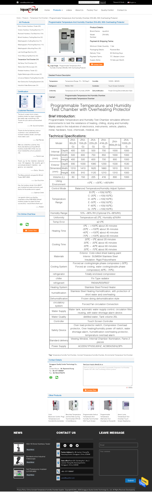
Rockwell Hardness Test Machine (29, 33)
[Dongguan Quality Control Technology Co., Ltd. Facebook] (71, 445)
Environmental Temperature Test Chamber (119, 355)
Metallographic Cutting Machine (28, 41)
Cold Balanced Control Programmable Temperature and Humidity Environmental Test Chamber (56, 419)
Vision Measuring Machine (26, 56)
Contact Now (97, 64)
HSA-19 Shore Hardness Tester (38, 444)
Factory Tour (92, 10)
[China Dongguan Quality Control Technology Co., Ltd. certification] (24, 101)
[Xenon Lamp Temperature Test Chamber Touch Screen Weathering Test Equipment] (125, 405)
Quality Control (107, 10)
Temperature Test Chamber (39, 18)
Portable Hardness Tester (26, 70)
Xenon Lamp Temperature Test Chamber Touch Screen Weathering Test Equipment (124, 419)
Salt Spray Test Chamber (26, 63)
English (132, 2)
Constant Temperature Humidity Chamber (90, 355)
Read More (30, 450)
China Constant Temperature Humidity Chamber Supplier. (46, 490)
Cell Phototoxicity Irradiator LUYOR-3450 (36, 470)
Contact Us (122, 10)
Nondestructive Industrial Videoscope (35, 457)
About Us (79, 10)
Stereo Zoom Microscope (26, 67)
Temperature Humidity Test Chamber (64, 355)
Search (102, 3)
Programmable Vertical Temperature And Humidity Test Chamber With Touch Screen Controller (90, 419)
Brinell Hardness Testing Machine (29, 37)
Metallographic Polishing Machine (29, 45)
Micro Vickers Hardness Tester (28, 26)
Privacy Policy (21, 490)
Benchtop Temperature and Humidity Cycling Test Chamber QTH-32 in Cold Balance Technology (73, 419)
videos (69, 10)
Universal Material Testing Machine (29, 78)
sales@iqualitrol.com (26, 2)
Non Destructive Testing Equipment (29, 82)
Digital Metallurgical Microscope (28, 74)
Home (47, 10)
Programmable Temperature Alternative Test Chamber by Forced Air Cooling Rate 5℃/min (108, 419)
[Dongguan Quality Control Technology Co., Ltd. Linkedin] (64, 445)
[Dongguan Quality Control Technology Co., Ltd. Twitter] (77, 445)
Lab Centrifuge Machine (26, 52)
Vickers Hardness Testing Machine (29, 30)
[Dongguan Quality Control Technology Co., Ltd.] (30, 9)
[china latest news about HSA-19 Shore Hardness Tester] (19, 448)
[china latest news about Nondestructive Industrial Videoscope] (19, 460)
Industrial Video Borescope (26, 85)
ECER (76, 492)
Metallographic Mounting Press (28, 48)
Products (57, 10)
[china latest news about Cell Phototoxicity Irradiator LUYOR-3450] (19, 473)
